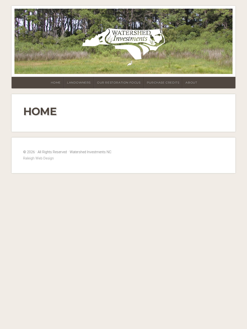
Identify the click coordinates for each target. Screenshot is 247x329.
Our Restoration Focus (119, 82)
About (191, 82)
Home (56, 82)
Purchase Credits (163, 82)
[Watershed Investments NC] (123, 41)
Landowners (79, 82)
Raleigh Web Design (38, 158)
